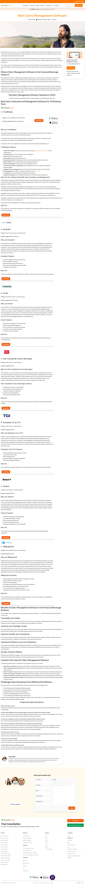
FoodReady (32, 9)
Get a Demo (39, 120)
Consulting (25, 5)
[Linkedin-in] (82, 883)
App (37, 9)
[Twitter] (80, 883)
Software (32, 5)
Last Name (38, 785)
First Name (38, 779)
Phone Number (39, 796)
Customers (56, 5)
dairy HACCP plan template (41, 150)
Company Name (39, 801)
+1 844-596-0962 (79, 1)
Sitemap (51, 882)
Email (37, 790)
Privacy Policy (42, 882)
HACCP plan (37, 171)
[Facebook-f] (77, 883)
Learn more (6, 215)
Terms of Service (35, 882)
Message (54, 779)
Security (47, 882)
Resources (48, 5)
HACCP (42, 5)
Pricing (37, 5)
